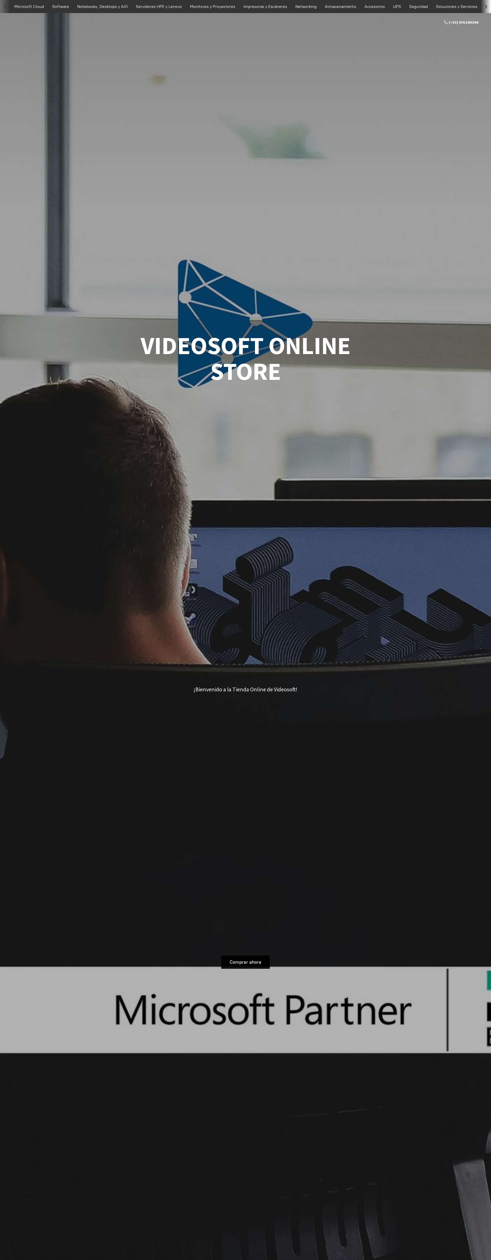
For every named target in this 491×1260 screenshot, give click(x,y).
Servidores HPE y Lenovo (159, 6)
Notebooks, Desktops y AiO (102, 6)
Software (60, 6)
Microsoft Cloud (29, 6)
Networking (306, 6)
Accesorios (374, 6)
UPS (397, 6)
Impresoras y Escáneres (265, 6)
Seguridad (418, 6)
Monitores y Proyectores (212, 6)
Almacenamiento (340, 6)
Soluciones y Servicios (456, 6)
